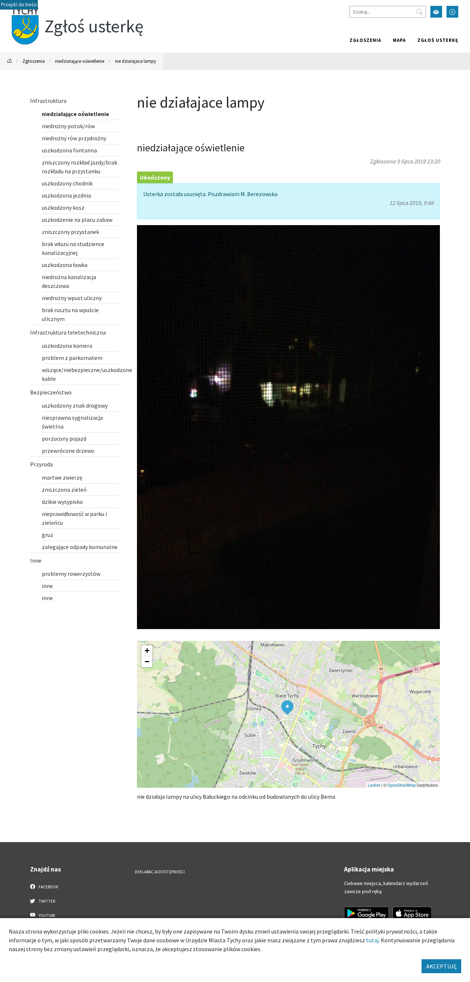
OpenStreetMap (401, 785)
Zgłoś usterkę (437, 40)
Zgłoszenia (365, 40)
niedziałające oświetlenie (79, 61)
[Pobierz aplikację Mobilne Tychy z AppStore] (412, 913)
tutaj (372, 940)
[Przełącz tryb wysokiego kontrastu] (436, 12)
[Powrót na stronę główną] (9, 61)
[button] (287, 707)
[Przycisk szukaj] (419, 12)
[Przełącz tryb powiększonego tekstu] (452, 12)
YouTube (46, 915)
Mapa (399, 40)
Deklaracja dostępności (160, 871)
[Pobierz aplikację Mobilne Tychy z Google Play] (366, 913)
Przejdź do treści (19, 4)
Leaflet (374, 785)
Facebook (48, 886)
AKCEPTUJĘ (441, 966)
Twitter (46, 901)
